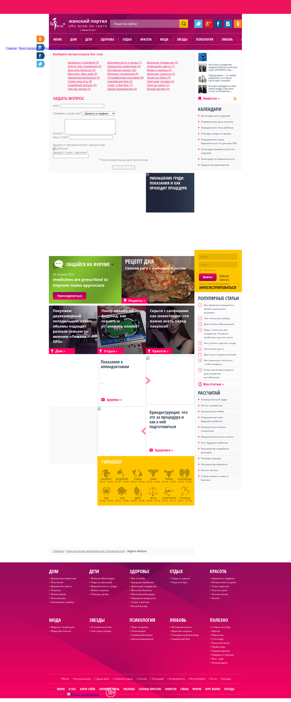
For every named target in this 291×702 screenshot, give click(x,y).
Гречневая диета (214, 349)
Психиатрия (138, 631)
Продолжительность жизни (217, 436)
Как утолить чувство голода (220, 343)
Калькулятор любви (212, 411)
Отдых (127, 39)
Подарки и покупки (223, 654)
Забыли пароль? (224, 277)
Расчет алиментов (212, 405)
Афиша (216, 631)
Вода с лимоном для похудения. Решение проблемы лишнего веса (218, 333)
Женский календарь (143, 594)
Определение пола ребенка (217, 127)
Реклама (129, 689)
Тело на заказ (219, 590)
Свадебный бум (180, 639)
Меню (57, 39)
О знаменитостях (101, 627)
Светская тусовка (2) (160, 81)
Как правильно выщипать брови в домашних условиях (219, 308)
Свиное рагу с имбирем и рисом (155, 268)
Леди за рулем (139, 627)
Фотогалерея (197, 678)
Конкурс (226, 678)
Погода (229, 689)
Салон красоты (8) (80, 81)
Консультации (82, 678)
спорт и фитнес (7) (119, 85)
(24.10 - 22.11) (169, 498)
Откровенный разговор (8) (125, 77)
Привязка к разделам (67, 113)
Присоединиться (69, 296)
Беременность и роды (104, 586)
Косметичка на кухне (224, 582)
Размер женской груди (214, 399)
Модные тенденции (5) (122, 74)
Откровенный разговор (185, 635)
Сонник (142, 678)
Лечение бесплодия (102, 578)
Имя (56, 106)
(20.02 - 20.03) (138, 480)
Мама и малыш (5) (159, 70)
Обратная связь (109, 689)
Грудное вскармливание (215, 165)
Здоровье (107, 39)
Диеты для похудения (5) (84, 66)
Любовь (227, 39)
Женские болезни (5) (82, 70)
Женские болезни (141, 590)
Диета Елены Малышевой (219, 324)
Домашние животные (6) (124, 66)
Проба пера (218, 647)
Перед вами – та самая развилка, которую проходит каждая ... (222, 77)
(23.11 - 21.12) (184, 498)
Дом (73, 39)
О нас (72, 689)
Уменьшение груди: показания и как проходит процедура (168, 183)
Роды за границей (101, 582)
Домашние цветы (61, 586)
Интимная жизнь (181, 627)
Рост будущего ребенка (214, 442)
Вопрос (58, 133)
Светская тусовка (101, 631)
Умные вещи (58, 594)
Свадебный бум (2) (119, 81)
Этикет (216, 598)
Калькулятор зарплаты (214, 464)
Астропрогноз (177, 678)
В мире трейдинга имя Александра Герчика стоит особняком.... (222, 88)
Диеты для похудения (144, 586)
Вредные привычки (142, 582)
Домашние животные (63, 578)
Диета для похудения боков (220, 354)
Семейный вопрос (142, 635)
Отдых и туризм (180, 578)
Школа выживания (142, 639)
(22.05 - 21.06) (185, 480)
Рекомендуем (219, 662)
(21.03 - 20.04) (153, 480)
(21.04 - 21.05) (169, 480)
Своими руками (221, 650)
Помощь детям (100, 594)
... (209, 54)
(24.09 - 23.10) (153, 498)
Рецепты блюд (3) (159, 77)
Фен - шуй (217, 658)
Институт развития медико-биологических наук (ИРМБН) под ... (223, 67)
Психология (204, 39)
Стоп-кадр (217, 639)
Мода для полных (61, 631)
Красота (146, 39)
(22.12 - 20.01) (106, 480)
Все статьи (212, 384)
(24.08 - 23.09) (138, 498)
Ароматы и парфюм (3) (83, 62)
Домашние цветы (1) (161, 66)
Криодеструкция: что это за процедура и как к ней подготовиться (168, 419)
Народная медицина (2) (84, 77)
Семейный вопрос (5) (82, 85)
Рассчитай (57, 582)
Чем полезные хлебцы (217, 318)
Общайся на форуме (88, 264)
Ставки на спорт (221, 627)
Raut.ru (132, 700)
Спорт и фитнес (140, 602)
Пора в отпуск (179, 582)
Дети (88, 39)
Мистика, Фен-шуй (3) (82, 74)
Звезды (182, 39)
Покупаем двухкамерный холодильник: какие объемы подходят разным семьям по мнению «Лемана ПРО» (72, 326)
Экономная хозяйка (62, 602)
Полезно (247, 39)
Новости (210, 98)
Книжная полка (221, 643)
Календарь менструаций (215, 115)
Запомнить (209, 270)
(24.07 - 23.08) (122, 498)
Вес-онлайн (138, 578)
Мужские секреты (181, 631)
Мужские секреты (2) (161, 74)
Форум (196, 689)
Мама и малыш (100, 590)
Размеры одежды (211, 458)
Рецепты (56, 590)
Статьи (184, 689)
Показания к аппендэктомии (115, 364)
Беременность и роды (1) (124, 62)
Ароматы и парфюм (223, 578)
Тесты (213, 678)
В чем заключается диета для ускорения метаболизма (219, 373)
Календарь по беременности (218, 159)
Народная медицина (143, 598)
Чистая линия (220, 594)
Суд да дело (102, 678)
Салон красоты (220, 586)
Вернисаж (217, 635)
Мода (164, 39)
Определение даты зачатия (217, 121)
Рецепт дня (139, 261)
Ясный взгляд (139, 606)
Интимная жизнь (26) (121, 70)
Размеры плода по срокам (216, 133)
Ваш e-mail (60, 137)
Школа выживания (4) (122, 89)
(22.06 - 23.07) (106, 498)
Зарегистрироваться (217, 287)
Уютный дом (58, 598)
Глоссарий (158, 678)
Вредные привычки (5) (162, 62)
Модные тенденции (62, 627)
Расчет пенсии (209, 470)
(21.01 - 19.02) (122, 480)
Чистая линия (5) (79, 89)
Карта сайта (87, 689)
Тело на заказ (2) (158, 85)
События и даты (123, 678)
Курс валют (212, 689)
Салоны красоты (150, 689)
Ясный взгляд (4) (158, 89)
